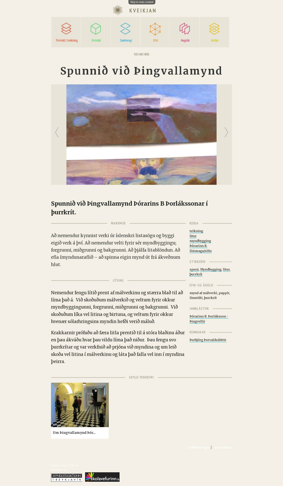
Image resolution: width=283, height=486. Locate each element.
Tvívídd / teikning (67, 40)
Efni (155, 40)
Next (227, 129)
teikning (196, 231)
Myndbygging (210, 269)
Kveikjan (143, 10)
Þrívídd (96, 40)
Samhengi (126, 40)
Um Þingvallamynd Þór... (74, 433)
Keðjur (215, 40)
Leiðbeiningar (198, 447)
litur (193, 236)
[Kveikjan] (118, 14)
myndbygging (200, 241)
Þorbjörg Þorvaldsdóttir (208, 340)
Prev (57, 129)
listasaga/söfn (201, 251)
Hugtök (185, 40)
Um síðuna (223, 447)
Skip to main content (141, 2)
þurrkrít (196, 274)
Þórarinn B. (198, 246)
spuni (194, 269)
